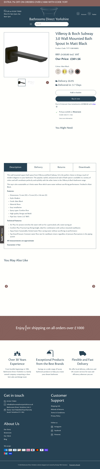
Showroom (7, 433)
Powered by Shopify (74, 465)
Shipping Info (55, 406)
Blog (5, 439)
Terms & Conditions (58, 413)
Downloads (84, 167)
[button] (59, 146)
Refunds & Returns (57, 409)
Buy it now (76, 99)
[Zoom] (26, 54)
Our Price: (62, 59)
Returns (61, 167)
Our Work (7, 436)
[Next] (47, 82)
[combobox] (51, 24)
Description (15, 167)
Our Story (7, 429)
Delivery (38, 167)
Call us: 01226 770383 (13, 11)
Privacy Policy (55, 416)
